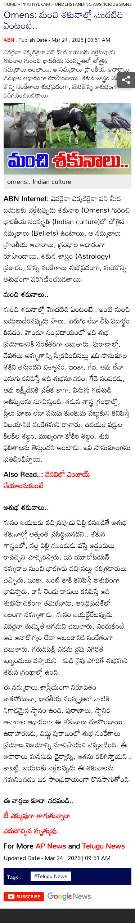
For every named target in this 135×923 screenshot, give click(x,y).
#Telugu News (50, 876)
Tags (12, 877)
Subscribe (28, 896)
